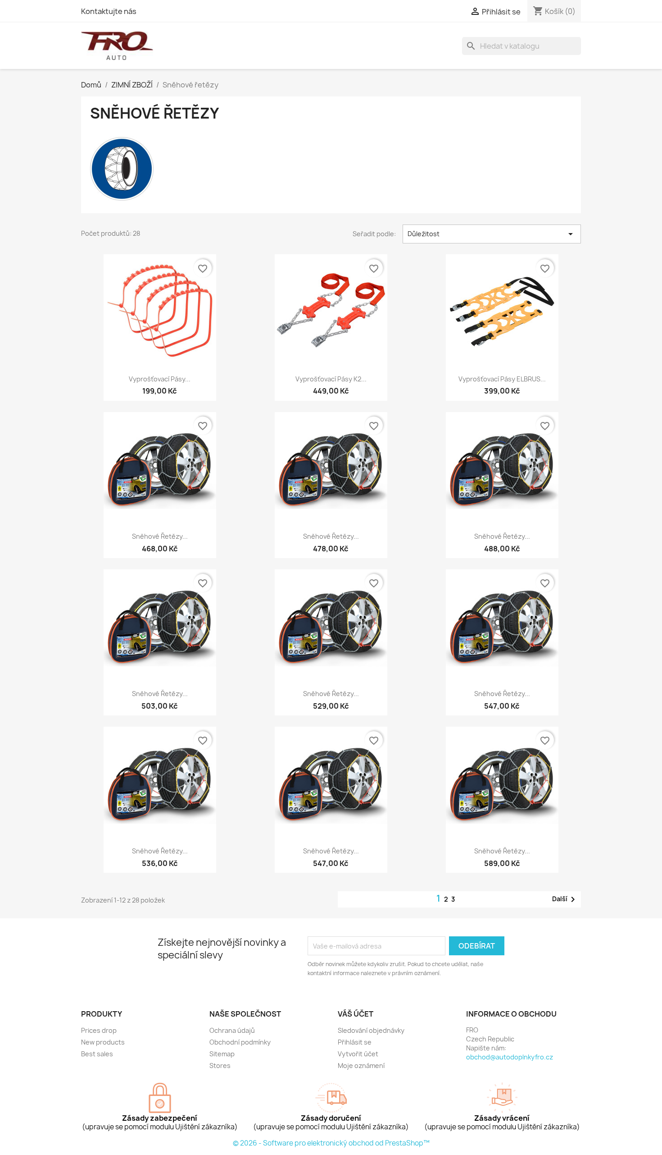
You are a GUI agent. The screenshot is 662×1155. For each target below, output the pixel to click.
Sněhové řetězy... (160, 536)
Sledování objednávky (371, 1030)
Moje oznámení (361, 1065)
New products (103, 1042)
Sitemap (222, 1054)
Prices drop (99, 1030)
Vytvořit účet (358, 1054)
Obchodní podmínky (240, 1042)
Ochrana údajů (232, 1030)
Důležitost (492, 234)
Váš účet (355, 1014)
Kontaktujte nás (108, 11)
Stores (220, 1065)
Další (565, 899)
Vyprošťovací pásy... (159, 379)
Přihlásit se (355, 1042)
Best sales (97, 1054)
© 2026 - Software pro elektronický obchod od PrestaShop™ (331, 1143)
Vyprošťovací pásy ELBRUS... (502, 379)
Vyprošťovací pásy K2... (331, 379)
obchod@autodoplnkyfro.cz (509, 1057)
